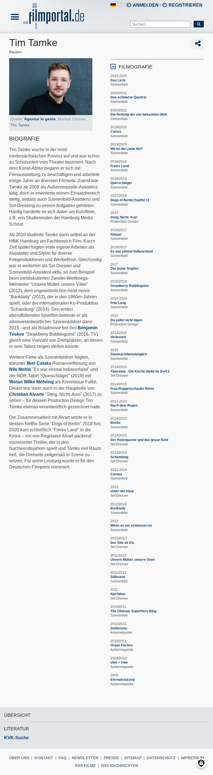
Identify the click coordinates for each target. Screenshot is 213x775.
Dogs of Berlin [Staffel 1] (129, 200)
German (113, 5)
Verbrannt (118, 337)
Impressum (192, 758)
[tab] (157, 66)
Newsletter (85, 758)
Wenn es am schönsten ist (131, 525)
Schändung (119, 457)
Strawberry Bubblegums (129, 286)
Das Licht (117, 80)
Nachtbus (118, 594)
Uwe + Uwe (119, 662)
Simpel (115, 234)
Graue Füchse (121, 645)
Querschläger (121, 183)
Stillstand (117, 577)
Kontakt (43, 758)
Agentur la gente (40, 119)
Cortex (115, 132)
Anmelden (146, 5)
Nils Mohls (20, 369)
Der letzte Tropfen (124, 269)
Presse (111, 758)
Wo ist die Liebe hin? (126, 149)
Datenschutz (161, 758)
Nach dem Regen (124, 405)
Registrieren (185, 5)
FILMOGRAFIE (136, 67)
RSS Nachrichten (119, 765)
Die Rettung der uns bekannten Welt (138, 114)
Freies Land (119, 166)
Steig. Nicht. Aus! (124, 217)
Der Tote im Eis (122, 543)
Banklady (117, 508)
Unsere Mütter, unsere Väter (132, 560)
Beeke (115, 423)
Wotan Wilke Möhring (31, 381)
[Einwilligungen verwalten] (201, 763)
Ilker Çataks (39, 363)
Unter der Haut (122, 491)
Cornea (116, 474)
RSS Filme (85, 765)
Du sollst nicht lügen (126, 320)
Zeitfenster (119, 628)
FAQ (63, 758)
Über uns (19, 758)
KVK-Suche (16, 737)
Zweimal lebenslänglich (128, 354)
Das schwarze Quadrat (128, 97)
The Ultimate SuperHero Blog (133, 611)
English (121, 5)
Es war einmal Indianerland (131, 251)
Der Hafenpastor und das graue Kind (139, 440)
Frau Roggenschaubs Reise (132, 389)
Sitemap (132, 758)
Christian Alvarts (26, 394)
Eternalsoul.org (122, 680)
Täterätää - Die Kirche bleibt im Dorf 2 (140, 371)
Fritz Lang (118, 303)
